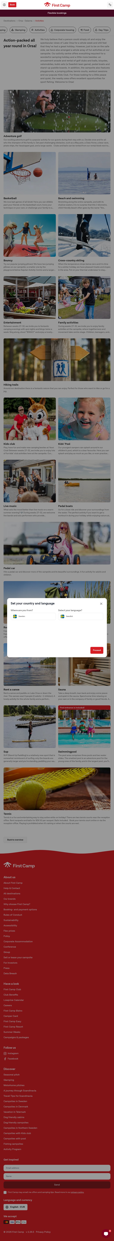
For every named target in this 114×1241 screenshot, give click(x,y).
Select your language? (70, 610)
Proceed (97, 650)
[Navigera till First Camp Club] (4, 5)
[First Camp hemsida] (57, 4)
